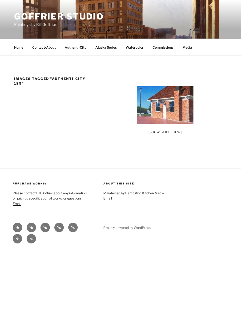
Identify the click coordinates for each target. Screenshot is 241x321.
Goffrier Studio (59, 16)
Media (187, 47)
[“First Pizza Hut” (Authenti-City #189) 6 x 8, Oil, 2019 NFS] (165, 105)
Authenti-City (75, 47)
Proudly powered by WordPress (127, 228)
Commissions (163, 47)
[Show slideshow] (165, 132)
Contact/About (44, 47)
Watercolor (135, 47)
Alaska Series (106, 47)
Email (17, 204)
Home (18, 47)
